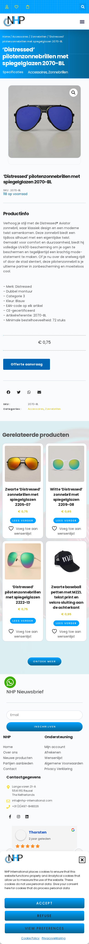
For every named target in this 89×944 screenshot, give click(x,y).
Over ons (10, 752)
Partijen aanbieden (18, 763)
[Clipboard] (27, 7)
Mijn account (54, 747)
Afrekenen (52, 752)
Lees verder (23, 520)
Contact (10, 769)
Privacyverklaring (53, 938)
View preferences (44, 928)
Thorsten (38, 832)
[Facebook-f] (10, 816)
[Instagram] (18, 816)
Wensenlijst (53, 758)
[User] (7, 7)
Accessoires (20, 36)
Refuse (44, 915)
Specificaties (13, 72)
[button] (82, 860)
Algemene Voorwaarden (63, 763)
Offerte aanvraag (26, 364)
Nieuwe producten (17, 758)
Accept (44, 903)
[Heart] (16, 7)
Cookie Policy (30, 938)
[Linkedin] (27, 816)
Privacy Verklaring (58, 769)
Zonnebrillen (39, 36)
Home (6, 36)
